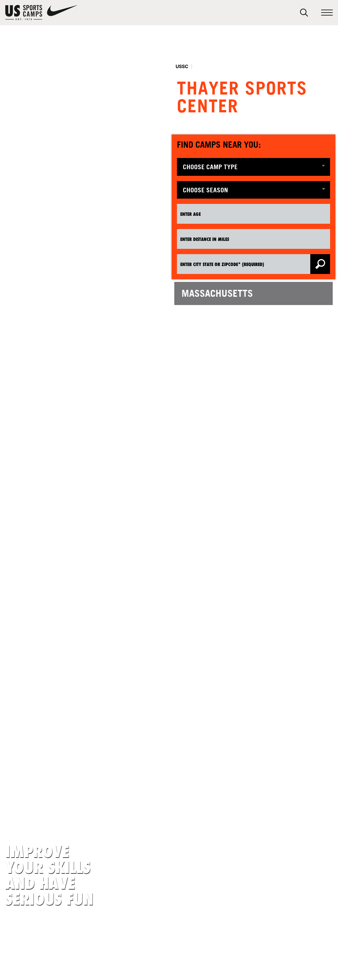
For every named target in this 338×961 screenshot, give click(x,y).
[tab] (253, 293)
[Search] (304, 13)
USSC (182, 66)
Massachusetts (217, 293)
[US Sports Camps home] (41, 12)
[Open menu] (327, 13)
